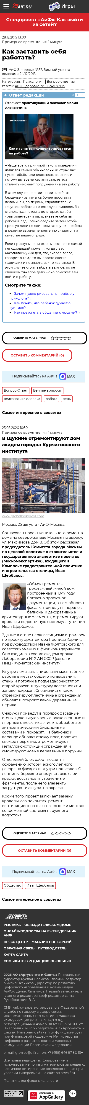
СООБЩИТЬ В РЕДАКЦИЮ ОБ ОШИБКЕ (38, 961)
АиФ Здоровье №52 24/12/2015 (40, 86)
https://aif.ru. (66, 1073)
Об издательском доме (47, 925)
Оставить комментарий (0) (37, 355)
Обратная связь (19, 948)
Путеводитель (52, 948)
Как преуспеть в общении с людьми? (45, 312)
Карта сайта (16, 955)
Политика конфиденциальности (31, 1081)
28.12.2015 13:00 (14, 37)
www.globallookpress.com (23, 516)
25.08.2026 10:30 (15, 428)
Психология (33, 81)
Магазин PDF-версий (51, 942)
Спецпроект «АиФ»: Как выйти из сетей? (44, 22)
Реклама (12, 925)
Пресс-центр (16, 942)
